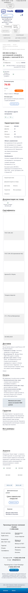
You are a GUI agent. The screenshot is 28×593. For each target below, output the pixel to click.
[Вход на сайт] (3, 7)
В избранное (7, 62)
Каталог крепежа (6, 533)
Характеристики (9, 177)
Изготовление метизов (19, 533)
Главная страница (7, 44)
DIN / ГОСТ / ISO (5, 542)
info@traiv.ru (16, 560)
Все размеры (17, 189)
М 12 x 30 (9, 485)
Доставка (7, 185)
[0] (20, 15)
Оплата (15, 185)
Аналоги (6, 193)
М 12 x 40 (19, 485)
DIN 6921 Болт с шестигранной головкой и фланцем (14, 49)
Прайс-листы (4, 535)
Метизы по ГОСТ (19, 543)
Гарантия (3, 545)
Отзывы (3, 548)
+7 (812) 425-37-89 (19, 557)
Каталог (14, 44)
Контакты (17, 552)
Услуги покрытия (19, 536)
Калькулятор (4, 539)
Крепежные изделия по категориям (10, 46)
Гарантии (7, 189)
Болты (4, 47)
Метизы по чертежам (18, 541)
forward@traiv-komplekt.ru (10, 383)
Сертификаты (5, 550)
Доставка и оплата (20, 547)
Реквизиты (18, 550)
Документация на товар (11, 181)
